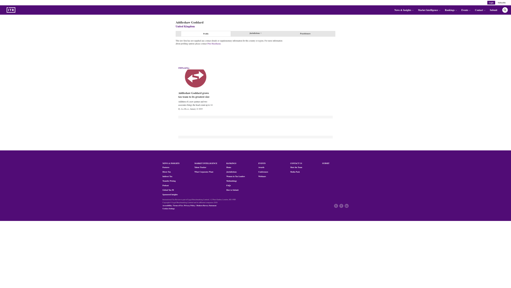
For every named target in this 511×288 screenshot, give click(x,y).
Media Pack (295, 172)
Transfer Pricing (169, 181)
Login (491, 2)
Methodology (231, 181)
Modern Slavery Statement (206, 205)
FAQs (228, 185)
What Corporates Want (203, 172)
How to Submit (232, 190)
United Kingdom (185, 26)
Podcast (165, 185)
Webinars (262, 176)
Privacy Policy (189, 205)
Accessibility (167, 205)
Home (228, 167)
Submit (493, 10)
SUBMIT (325, 163)
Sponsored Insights (170, 194)
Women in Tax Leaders (235, 176)
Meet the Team (296, 167)
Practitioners (305, 33)
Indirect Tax (167, 176)
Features (165, 167)
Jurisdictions (231, 172)
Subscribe (502, 2)
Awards (261, 167)
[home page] (17, 10)
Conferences (263, 172)
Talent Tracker (200, 167)
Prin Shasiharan (214, 43)
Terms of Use (178, 205)
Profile (206, 33)
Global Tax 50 (168, 190)
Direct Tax (166, 172)
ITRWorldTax (183, 68)
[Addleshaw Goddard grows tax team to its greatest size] (195, 79)
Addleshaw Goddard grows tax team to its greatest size (193, 95)
